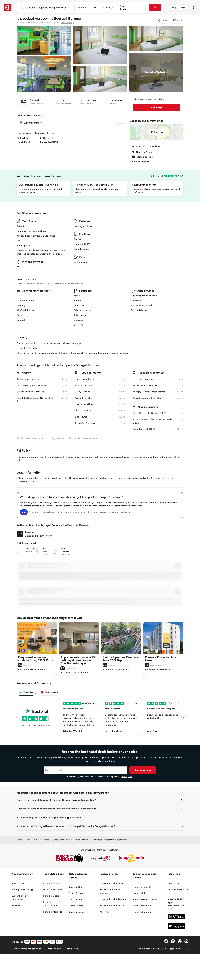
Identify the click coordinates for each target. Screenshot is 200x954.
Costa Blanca (76, 893)
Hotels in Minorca (142, 911)
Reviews (16, 905)
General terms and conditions (27, 948)
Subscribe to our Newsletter (20, 897)
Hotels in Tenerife (142, 886)
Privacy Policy (127, 776)
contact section (143, 456)
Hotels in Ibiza (140, 893)
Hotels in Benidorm (53, 889)
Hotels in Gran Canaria (145, 899)
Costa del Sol (75, 886)
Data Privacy (54, 948)
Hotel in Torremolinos (50, 904)
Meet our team (19, 883)
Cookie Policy (72, 948)
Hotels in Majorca (142, 905)
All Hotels (105, 911)
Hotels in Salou (51, 883)
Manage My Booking (22, 889)
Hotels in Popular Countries (114, 905)
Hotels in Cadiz (51, 895)
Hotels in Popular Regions (113, 899)
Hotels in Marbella (52, 911)
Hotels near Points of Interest (110, 891)
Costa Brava (75, 899)
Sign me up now (143, 770)
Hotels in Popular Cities (112, 883)
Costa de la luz (76, 911)
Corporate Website (178, 889)
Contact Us (173, 883)
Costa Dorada (76, 905)
